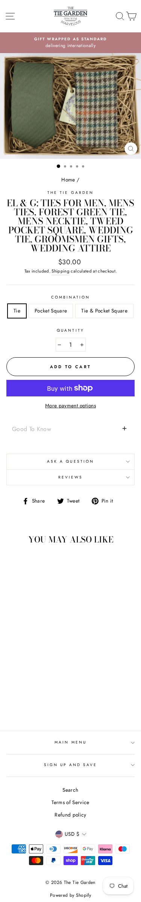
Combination (70, 297)
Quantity (70, 330)
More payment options (70, 405)
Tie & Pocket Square (104, 310)
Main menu (70, 742)
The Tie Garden (70, 192)
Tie (17, 310)
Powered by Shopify (70, 895)
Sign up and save (70, 765)
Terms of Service (70, 802)
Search (70, 790)
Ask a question (70, 461)
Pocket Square (51, 310)
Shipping (61, 271)
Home (68, 179)
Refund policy (70, 814)
